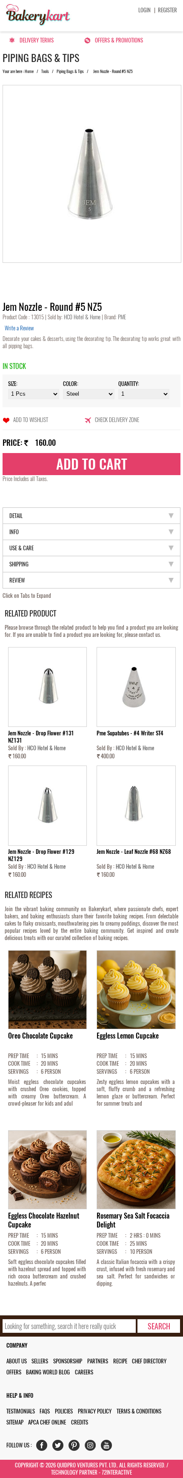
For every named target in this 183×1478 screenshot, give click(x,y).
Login (144, 10)
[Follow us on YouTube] (108, 1447)
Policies (64, 1411)
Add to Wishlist (30, 419)
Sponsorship (67, 1361)
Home (29, 71)
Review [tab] (17, 580)
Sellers (39, 1361)
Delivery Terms (37, 40)
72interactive (117, 1472)
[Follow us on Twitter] (59, 1447)
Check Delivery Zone (117, 419)
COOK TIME (19, 1063)
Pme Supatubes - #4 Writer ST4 (130, 733)
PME (121, 317)
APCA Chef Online (47, 1422)
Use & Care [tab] (21, 548)
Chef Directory (149, 1361)
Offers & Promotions (119, 40)
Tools (45, 71)
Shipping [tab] (19, 564)
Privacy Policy (95, 1411)
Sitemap (14, 1422)
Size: (12, 383)
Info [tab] (14, 531)
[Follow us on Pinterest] (76, 1447)
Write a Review (19, 328)
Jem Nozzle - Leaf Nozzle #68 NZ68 (134, 851)
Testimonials (20, 1411)
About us (16, 1361)
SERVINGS (18, 1071)
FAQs (45, 1411)
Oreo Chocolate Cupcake (40, 1035)
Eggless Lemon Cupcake (128, 1035)
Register (167, 10)
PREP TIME (18, 1055)
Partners (97, 1361)
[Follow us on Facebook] (43, 1447)
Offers (13, 1372)
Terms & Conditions (139, 1411)
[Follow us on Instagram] (92, 1447)
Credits (79, 1422)
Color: (70, 383)
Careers (84, 1372)
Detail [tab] (16, 515)
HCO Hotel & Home (83, 317)
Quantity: (128, 383)
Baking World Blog (48, 1372)
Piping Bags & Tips (70, 71)
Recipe (120, 1361)
